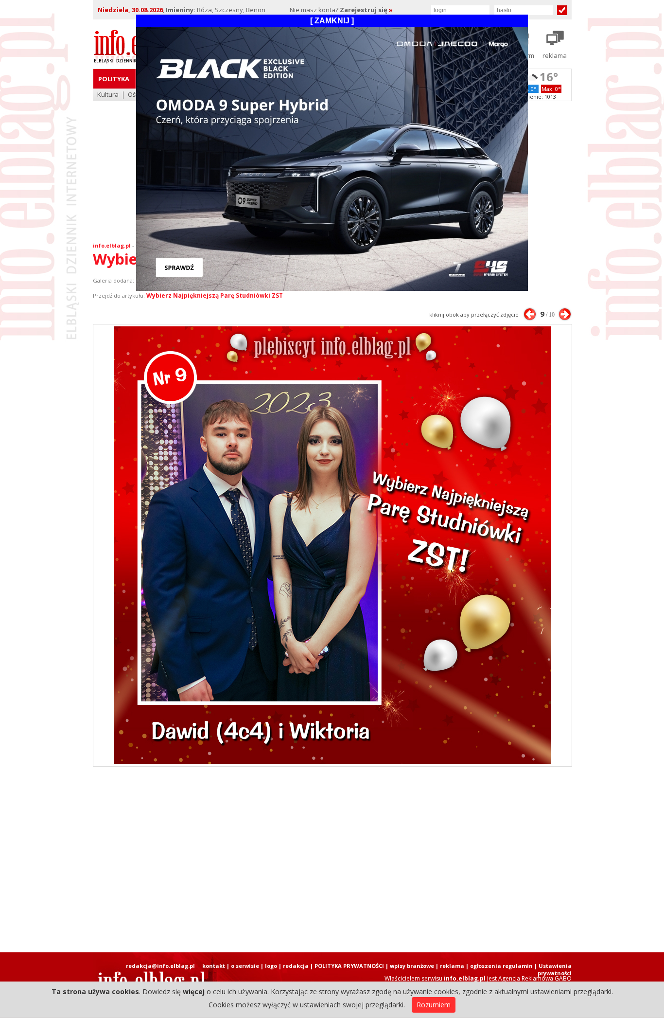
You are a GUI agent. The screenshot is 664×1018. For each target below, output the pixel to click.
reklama (452, 965)
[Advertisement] (332, 859)
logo (271, 965)
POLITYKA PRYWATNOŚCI (349, 965)
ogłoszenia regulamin (501, 965)
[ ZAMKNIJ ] (332, 21)
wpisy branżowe (412, 965)
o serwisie (245, 965)
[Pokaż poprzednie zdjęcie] (530, 314)
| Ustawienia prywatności (553, 969)
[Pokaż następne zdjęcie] (565, 314)
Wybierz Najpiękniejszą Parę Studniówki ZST (214, 295)
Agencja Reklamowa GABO (535, 978)
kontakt (213, 965)
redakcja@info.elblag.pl (160, 965)
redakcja (296, 965)
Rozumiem (434, 1004)
